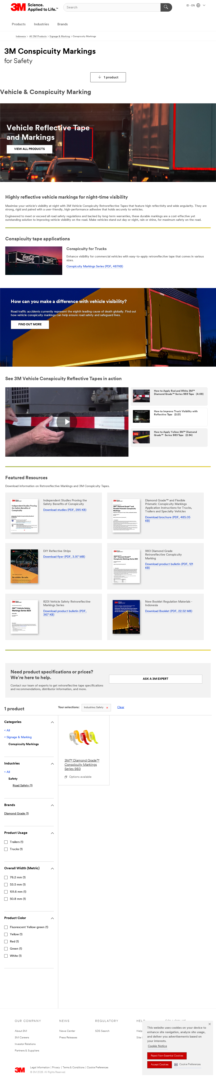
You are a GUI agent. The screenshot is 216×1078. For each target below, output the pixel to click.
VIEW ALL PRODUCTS (29, 149)
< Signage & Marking (18, 737)
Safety (93, 707)
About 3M (21, 1031)
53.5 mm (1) (18, 884)
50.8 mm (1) (18, 899)
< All (7, 730)
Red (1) (14, 941)
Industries (41, 24)
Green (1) (16, 948)
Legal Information (40, 1067)
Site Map (141, 1037)
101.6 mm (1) (18, 892)
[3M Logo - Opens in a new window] (35, 7)
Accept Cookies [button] (159, 1064)
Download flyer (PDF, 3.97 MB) (64, 557)
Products (19, 24)
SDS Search (102, 1031)
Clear (120, 707)
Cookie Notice (157, 1046)
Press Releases (68, 1037)
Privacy (56, 1067)
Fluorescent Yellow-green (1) (29, 927)
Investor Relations (25, 1044)
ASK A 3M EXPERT (155, 679)
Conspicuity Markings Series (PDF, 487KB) (94, 266)
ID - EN (190, 5)
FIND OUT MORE (30, 324)
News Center (67, 1031)
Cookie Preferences (97, 1067)
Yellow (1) (16, 934)
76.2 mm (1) (18, 877)
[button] (187, 1064)
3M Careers (22, 1037)
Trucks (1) (16, 849)
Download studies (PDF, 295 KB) (64, 510)
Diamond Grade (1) (16, 813)
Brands (62, 24)
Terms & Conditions (73, 1067)
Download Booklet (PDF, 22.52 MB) (168, 611)
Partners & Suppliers (27, 1050)
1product (111, 77)
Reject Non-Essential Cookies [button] (167, 1056)
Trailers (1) (16, 842)
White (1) (16, 956)
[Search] (166, 7)
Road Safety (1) (22, 785)
